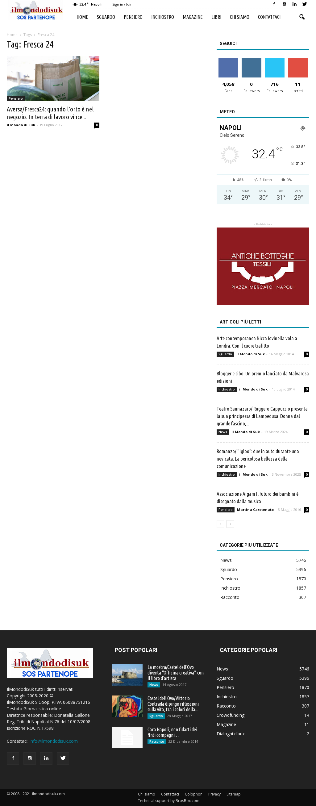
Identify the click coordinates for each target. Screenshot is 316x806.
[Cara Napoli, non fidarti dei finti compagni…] (127, 737)
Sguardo (106, 17)
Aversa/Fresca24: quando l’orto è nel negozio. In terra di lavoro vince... (50, 112)
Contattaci (269, 17)
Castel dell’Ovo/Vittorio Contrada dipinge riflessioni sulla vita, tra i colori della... (173, 703)
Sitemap (234, 794)
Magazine (193, 17)
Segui (251, 60)
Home (82, 17)
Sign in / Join (122, 4)
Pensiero (133, 17)
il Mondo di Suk (21, 125)
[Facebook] (274, 4)
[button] (301, 17)
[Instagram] (284, 4)
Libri (216, 17)
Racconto (229, 597)
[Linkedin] (294, 4)
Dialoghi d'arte (231, 734)
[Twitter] (304, 4)
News (222, 432)
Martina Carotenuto (255, 509)
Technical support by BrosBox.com (168, 800)
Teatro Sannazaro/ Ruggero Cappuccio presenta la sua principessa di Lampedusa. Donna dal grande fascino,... (262, 416)
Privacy (214, 794)
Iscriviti (297, 60)
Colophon (193, 794)
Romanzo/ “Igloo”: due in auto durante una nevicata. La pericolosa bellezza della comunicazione (258, 458)
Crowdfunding (230, 715)
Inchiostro (162, 17)
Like (228, 60)
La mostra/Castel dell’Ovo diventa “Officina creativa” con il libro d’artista (176, 672)
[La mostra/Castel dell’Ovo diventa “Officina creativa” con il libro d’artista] (127, 675)
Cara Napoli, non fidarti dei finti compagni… (172, 732)
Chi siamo (239, 17)
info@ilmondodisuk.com (54, 741)
